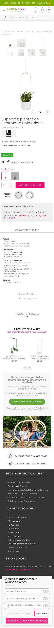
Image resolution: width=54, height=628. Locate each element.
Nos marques (14, 536)
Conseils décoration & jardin (21, 543)
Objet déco (33, 32)
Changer (42, 212)
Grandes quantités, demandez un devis (26, 497)
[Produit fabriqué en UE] (18, 195)
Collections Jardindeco (18, 540)
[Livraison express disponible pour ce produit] (29, 195)
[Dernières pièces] (7, 195)
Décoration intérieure (13, 32)
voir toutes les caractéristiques (17, 145)
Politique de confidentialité (21, 501)
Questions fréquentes (18, 486)
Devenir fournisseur (17, 547)
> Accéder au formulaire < (20, 569)
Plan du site (13, 551)
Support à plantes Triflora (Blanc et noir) (14, 357)
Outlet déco (13, 528)
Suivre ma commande (18, 482)
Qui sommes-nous (16, 517)
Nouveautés (13, 532)
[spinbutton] (7, 185)
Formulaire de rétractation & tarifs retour (28, 490)
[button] (11, 183)
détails (8, 585)
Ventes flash (13, 525)
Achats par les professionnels (22, 493)
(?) (25, 591)
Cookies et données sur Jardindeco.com (20, 580)
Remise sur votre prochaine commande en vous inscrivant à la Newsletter (27, 380)
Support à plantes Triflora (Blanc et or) (40, 357)
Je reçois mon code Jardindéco (27, 401)
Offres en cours (15, 521)
